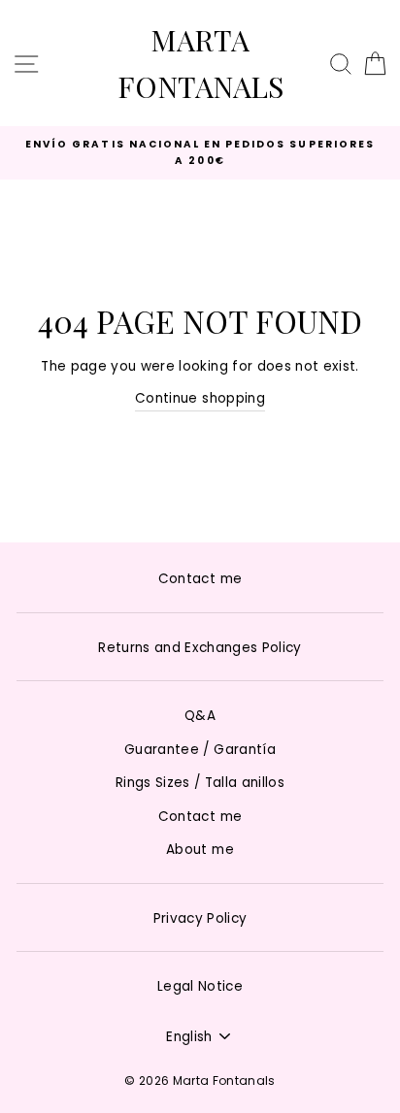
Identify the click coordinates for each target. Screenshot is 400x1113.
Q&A (200, 715)
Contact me (200, 579)
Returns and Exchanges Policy (200, 647)
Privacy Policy (200, 918)
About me (200, 849)
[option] (200, 153)
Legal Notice (200, 986)
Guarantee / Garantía (200, 749)
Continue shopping (200, 398)
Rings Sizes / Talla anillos (200, 782)
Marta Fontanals (200, 63)
